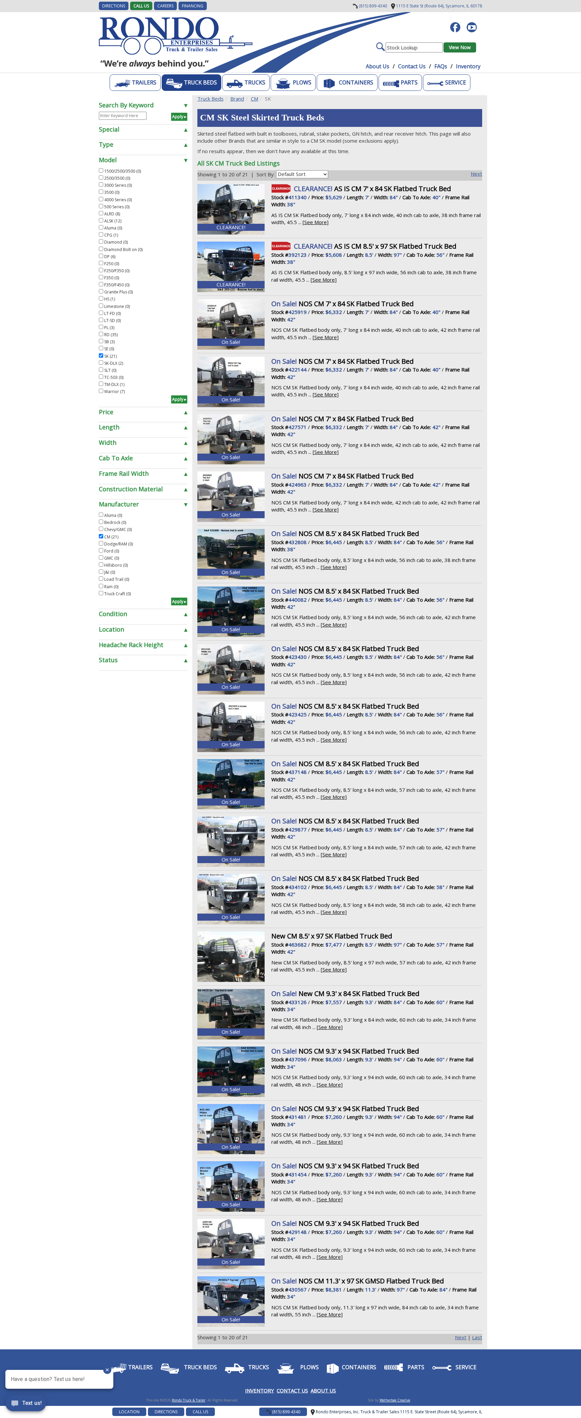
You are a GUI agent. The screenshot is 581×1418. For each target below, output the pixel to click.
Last (477, 1337)
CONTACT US (292, 1390)
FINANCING (192, 6)
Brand (237, 98)
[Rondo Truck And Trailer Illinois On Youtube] (474, 24)
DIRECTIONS (113, 6)
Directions (166, 1412)
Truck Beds (200, 82)
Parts (409, 82)
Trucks (254, 82)
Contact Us (412, 66)
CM (254, 98)
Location (129, 1412)
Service (455, 82)
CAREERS (165, 6)
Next (476, 173)
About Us (377, 66)
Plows (302, 82)
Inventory (468, 66)
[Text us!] (25, 1404)
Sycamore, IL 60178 (438, 6)
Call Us (141, 6)
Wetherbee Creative (395, 1400)
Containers (356, 82)
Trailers (144, 82)
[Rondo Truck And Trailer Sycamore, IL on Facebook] (457, 24)
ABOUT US (323, 1390)
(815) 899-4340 (372, 6)
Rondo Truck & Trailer (188, 1400)
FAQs (440, 66)
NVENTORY (260, 1390)
